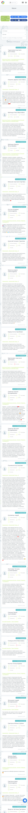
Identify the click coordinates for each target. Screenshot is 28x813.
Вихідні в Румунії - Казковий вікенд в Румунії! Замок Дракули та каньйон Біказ (13, 60)
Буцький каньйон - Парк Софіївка (10, 621)
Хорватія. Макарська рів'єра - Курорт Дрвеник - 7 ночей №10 (14, 221)
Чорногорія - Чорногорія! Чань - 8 (10, 89)
